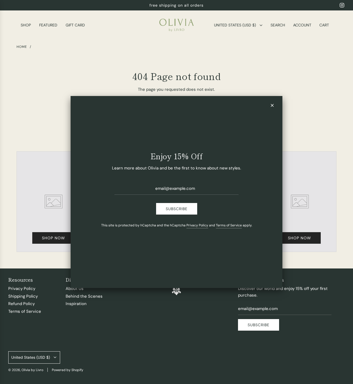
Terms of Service (229, 225)
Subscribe (177, 208)
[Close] (272, 105)
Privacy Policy (197, 225)
